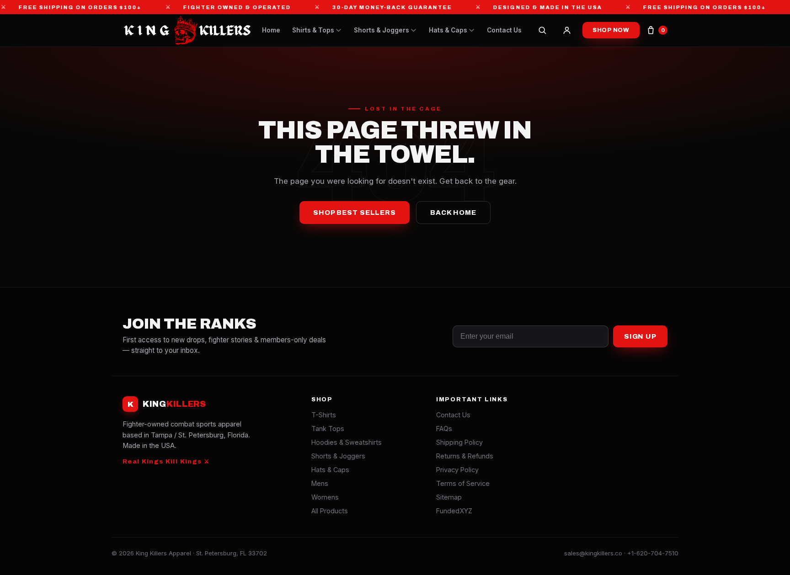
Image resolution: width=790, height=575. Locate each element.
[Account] (567, 30)
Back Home (453, 212)
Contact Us (504, 30)
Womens (325, 497)
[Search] (542, 30)
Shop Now (611, 30)
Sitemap (449, 497)
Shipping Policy (459, 442)
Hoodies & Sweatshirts (346, 442)
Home (271, 30)
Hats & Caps (448, 30)
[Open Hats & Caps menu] (471, 30)
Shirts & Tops (313, 30)
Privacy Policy (457, 470)
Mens (319, 483)
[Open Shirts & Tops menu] (338, 30)
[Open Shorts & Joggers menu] (413, 30)
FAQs (444, 428)
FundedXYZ (454, 511)
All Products (329, 511)
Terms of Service (463, 483)
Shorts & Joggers (381, 30)
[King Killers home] (187, 30)
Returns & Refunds (464, 456)
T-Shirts (323, 415)
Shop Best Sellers (354, 212)
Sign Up (640, 336)
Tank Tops (327, 428)
